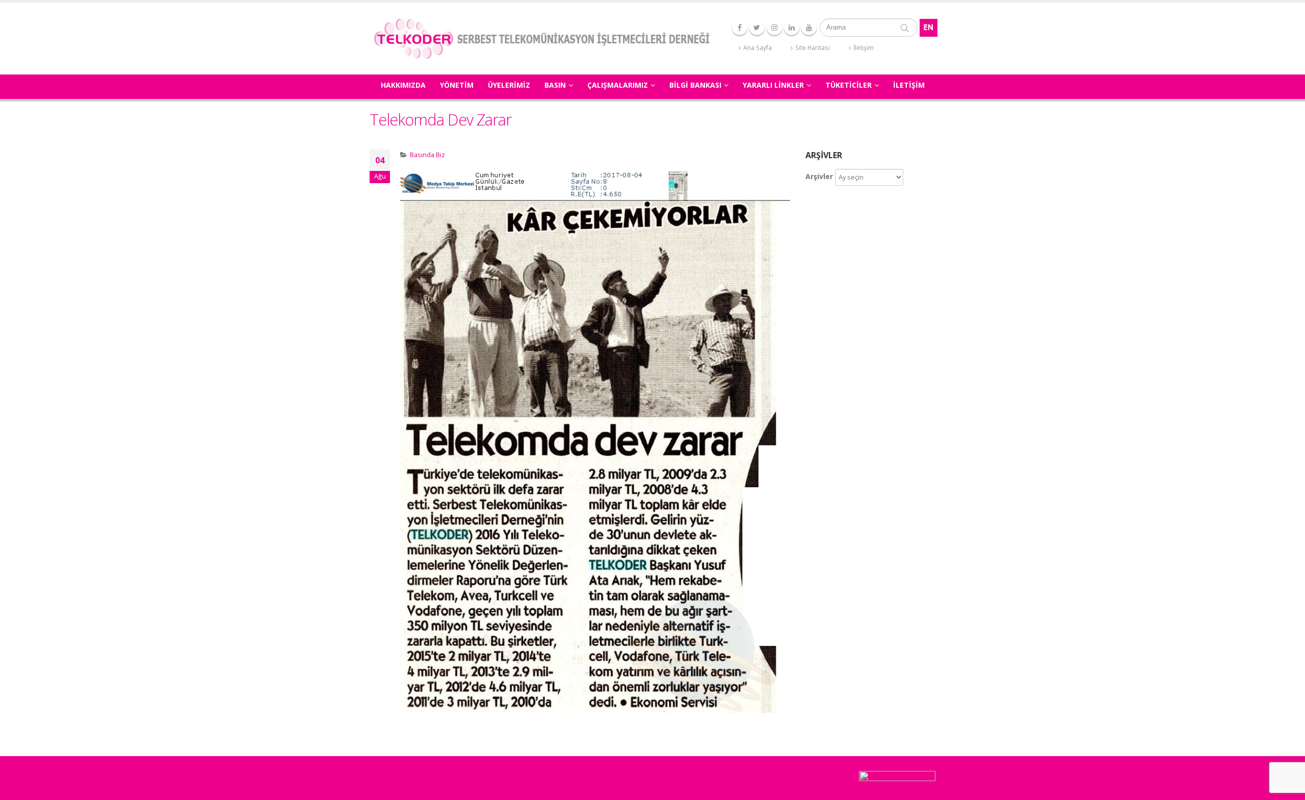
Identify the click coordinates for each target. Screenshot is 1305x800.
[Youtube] (809, 27)
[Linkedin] (791, 27)
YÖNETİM (457, 85)
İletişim (863, 47)
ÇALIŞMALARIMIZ (617, 85)
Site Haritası (812, 47)
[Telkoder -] (541, 38)
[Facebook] (739, 27)
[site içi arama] (905, 27)
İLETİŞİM (909, 85)
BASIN (555, 85)
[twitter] (757, 27)
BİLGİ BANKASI (695, 85)
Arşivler (819, 176)
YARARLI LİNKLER (773, 85)
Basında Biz (427, 155)
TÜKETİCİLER (848, 85)
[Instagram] (774, 27)
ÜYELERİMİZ (509, 85)
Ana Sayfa (757, 47)
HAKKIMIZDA (403, 85)
